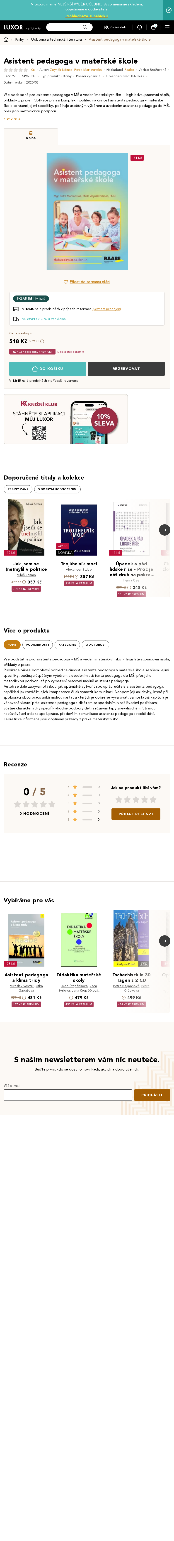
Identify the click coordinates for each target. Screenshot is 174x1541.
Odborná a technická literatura (56, 39)
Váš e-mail (12, 1085)
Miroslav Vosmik (22, 986)
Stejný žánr (18, 489)
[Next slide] (138, 211)
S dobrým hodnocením (57, 489)
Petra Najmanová (126, 986)
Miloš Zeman (26, 575)
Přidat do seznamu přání (90, 282)
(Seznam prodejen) (106, 309)
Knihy (19, 39)
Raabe (129, 70)
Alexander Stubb (79, 569)
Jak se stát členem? (70, 351)
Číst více (10, 119)
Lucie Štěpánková (74, 986)
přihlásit (152, 1095)
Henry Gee (131, 580)
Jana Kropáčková (85, 990)
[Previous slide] (36, 211)
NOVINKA (65, 553)
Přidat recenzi (136, 814)
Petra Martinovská (88, 70)
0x (33, 70)
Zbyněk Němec (61, 70)
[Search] (85, 27)
